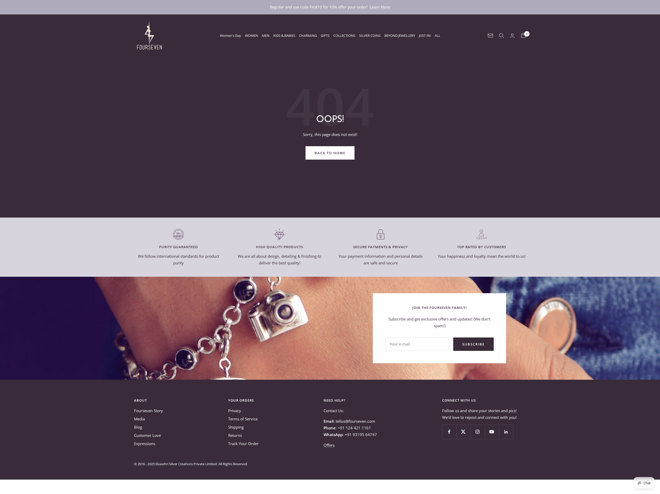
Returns (235, 435)
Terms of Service (243, 418)
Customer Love (147, 435)
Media (139, 418)
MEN (265, 35)
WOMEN (251, 35)
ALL (437, 35)
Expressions (144, 443)
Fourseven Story (148, 410)
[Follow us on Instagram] (478, 432)
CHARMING (308, 35)
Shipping (236, 427)
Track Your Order (243, 443)
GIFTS (325, 35)
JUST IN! (425, 35)
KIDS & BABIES (284, 35)
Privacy (234, 410)
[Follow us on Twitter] (463, 432)
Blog (138, 427)
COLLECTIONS (344, 35)
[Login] (512, 35)
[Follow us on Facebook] (449, 432)
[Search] (501, 35)
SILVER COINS (370, 35)
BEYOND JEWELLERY (399, 35)
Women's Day (230, 35)
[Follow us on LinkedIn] (506, 432)
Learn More (380, 7)
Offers (329, 445)
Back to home (330, 153)
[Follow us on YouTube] (492, 432)
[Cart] (523, 35)
